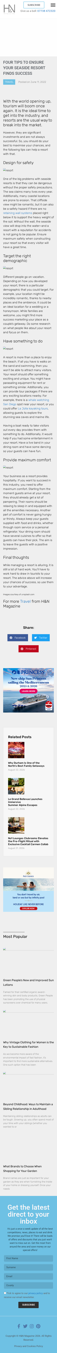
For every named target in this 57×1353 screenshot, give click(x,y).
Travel (9, 81)
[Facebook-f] (19, 1326)
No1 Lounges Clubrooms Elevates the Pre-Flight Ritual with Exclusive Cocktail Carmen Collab (28, 841)
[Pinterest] (38, 1326)
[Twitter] (25, 1326)
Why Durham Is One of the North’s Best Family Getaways (26, 764)
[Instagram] (32, 1326)
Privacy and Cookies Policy (28, 1346)
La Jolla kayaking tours (33, 408)
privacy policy (35, 1293)
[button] (17, 637)
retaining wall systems (17, 213)
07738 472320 (46, 10)
